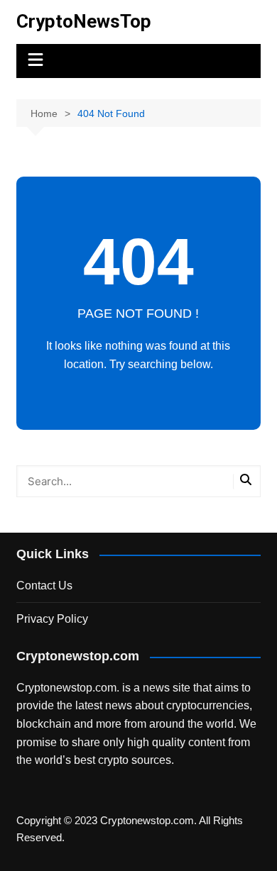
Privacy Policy (52, 619)
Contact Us (44, 585)
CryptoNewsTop (83, 21)
